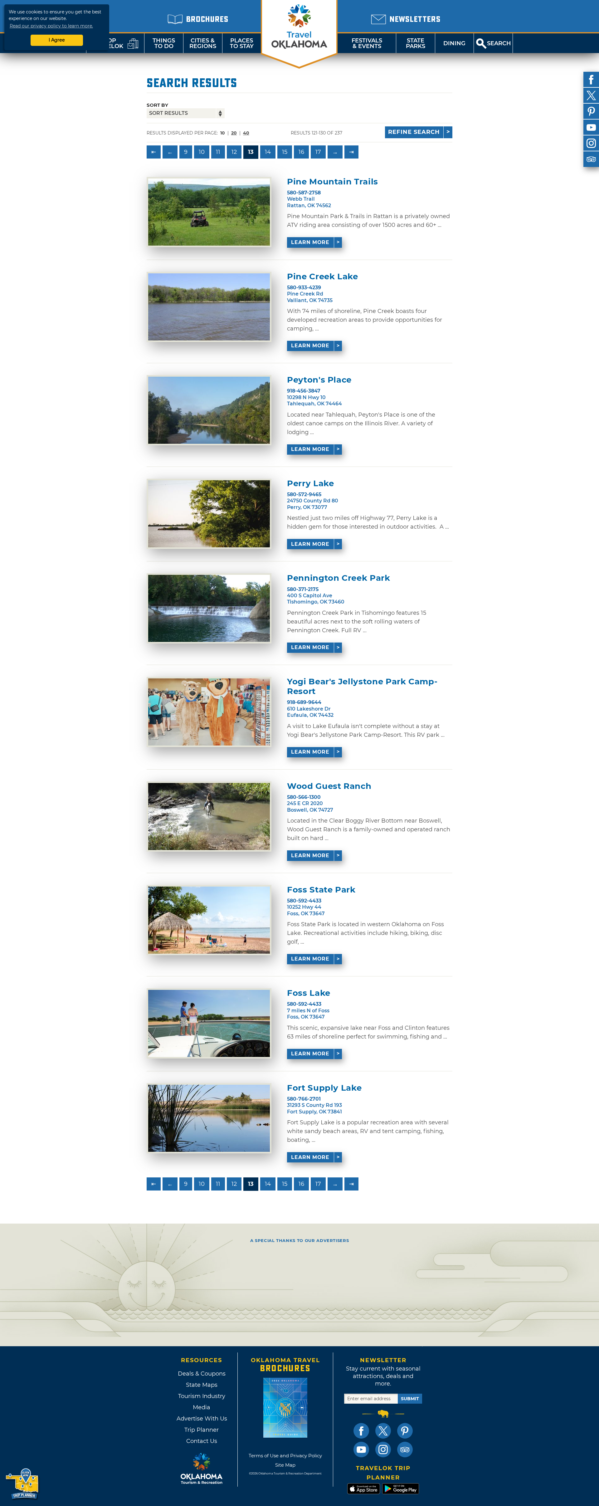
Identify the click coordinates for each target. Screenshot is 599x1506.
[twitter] (591, 95)
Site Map (285, 1465)
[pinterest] (591, 111)
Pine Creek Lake (322, 276)
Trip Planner (201, 1429)
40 (246, 133)
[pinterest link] (405, 1431)
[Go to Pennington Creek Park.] (209, 608)
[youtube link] (361, 1449)
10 (202, 152)
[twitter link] (383, 1431)
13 (251, 152)
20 (234, 133)
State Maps (201, 1384)
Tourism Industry (201, 1396)
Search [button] (499, 43)
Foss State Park (321, 890)
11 (218, 152)
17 (318, 152)
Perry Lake (310, 483)
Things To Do (164, 43)
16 (301, 152)
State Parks (415, 43)
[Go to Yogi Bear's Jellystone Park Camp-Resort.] (209, 712)
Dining (454, 43)
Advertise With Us (201, 1418)
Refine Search (414, 132)
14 (268, 152)
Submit (410, 1398)
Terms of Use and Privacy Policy (285, 1456)
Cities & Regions (202, 43)
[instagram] (591, 143)
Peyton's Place (319, 380)
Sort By (157, 105)
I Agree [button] (57, 40)
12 (234, 152)
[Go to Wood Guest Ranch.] (209, 816)
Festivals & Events (367, 43)
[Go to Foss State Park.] (209, 920)
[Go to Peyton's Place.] (209, 410)
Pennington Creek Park (338, 578)
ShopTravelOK (107, 43)
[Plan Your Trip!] (23, 1484)
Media (201, 1407)
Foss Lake (308, 993)
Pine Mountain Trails (332, 182)
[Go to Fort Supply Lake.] (209, 1118)
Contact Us (201, 1441)
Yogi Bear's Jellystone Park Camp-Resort (362, 686)
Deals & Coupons (202, 1373)
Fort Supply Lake (324, 1088)
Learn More (310, 242)
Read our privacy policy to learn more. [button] (51, 26)
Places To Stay (242, 43)
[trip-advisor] (591, 159)
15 (284, 152)
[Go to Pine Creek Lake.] (209, 307)
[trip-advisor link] (405, 1449)
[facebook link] (361, 1431)
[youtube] (591, 127)
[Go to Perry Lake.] (209, 514)
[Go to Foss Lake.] (209, 1023)
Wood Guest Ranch (329, 786)
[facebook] (591, 79)
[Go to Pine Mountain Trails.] (209, 212)
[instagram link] (383, 1449)
